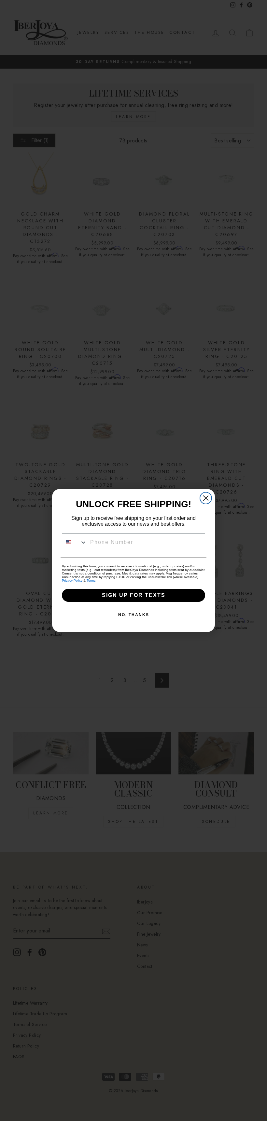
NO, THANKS (133, 615)
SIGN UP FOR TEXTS (133, 595)
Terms (91, 580)
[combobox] (74, 542)
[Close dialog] (206, 498)
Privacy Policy (72, 580)
